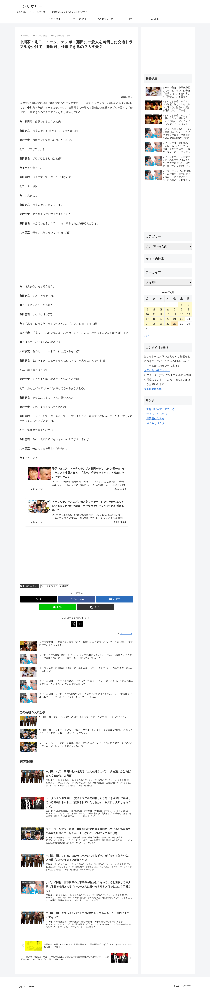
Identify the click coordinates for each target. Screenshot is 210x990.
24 (147, 323)
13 (167, 314)
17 (147, 318)
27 (167, 323)
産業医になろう (155, 418)
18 (154, 318)
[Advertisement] (77, 71)
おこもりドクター (156, 423)
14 (174, 314)
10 (147, 314)
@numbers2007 (153, 389)
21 (174, 318)
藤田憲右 (65, 586)
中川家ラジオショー (30, 586)
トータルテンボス (50, 586)
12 (161, 314)
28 (174, 323)
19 (161, 318)
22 (181, 318)
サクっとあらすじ (156, 414)
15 (181, 314)
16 (188, 314)
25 (154, 323)
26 (161, 323)
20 (167, 318)
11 (154, 314)
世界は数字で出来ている (160, 409)
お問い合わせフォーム (157, 370)
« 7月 (147, 336)
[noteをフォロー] (80, 624)
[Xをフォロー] (73, 624)
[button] (95, 607)
